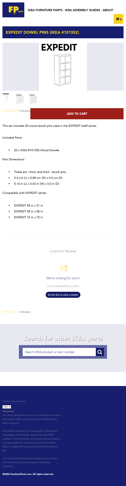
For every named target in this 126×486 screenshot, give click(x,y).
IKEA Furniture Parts (45, 10)
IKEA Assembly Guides (82, 10)
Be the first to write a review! (63, 294)
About (108, 10)
